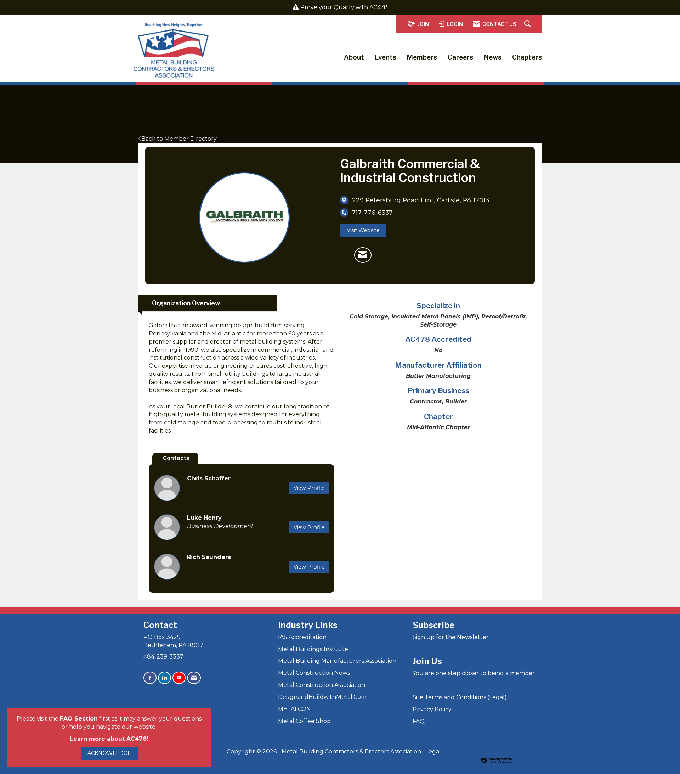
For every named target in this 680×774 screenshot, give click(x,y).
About (354, 57)
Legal (433, 751)
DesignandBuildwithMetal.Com (322, 697)
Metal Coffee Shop (304, 721)
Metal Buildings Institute (313, 649)
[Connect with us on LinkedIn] (164, 678)
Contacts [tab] (176, 458)
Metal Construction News (314, 673)
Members (422, 57)
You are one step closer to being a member (474, 673)
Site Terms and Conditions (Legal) (460, 697)
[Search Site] (528, 24)
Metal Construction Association (321, 685)
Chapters (527, 57)
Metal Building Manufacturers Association (337, 660)
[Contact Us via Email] (194, 678)
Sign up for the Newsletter (451, 637)
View (309, 488)
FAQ (419, 721)
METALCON (294, 709)
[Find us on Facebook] (150, 678)
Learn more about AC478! (109, 738)
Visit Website (363, 230)
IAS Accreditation (302, 637)
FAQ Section (79, 718)
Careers (460, 57)
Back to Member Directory (179, 138)
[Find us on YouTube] (179, 678)
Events (385, 57)
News (493, 57)
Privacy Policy (432, 709)
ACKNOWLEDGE (109, 753)
